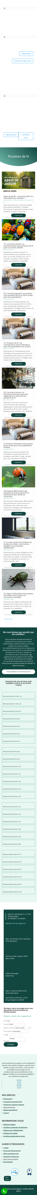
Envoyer (10, 1044)
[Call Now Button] (4, 1191)
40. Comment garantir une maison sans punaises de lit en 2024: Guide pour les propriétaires (18, 295)
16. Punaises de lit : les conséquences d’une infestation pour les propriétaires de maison (17, 345)
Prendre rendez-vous (22, 61)
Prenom (6, 1024)
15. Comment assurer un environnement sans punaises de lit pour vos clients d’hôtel (18, 246)
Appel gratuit (11, 134)
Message (6, 1041)
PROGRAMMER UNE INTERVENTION (18, 672)
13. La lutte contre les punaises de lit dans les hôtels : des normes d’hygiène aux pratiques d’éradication (18, 545)
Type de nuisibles (9, 1028)
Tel (4, 1035)
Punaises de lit (8, 250)
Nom (5, 1021)
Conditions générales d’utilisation (15, 1127)
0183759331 (26, 53)
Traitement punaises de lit (12, 1102)
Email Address (8, 1031)
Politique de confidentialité (13, 1130)
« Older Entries (8, 619)
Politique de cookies (10, 1133)
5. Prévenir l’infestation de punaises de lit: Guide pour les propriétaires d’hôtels (18, 445)
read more (18, 215)
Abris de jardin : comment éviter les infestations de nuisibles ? (18, 197)
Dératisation (8, 200)
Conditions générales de (11, 1136)
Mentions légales (9, 1125)
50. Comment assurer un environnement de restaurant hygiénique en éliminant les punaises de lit (16, 395)
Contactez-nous (25, 136)
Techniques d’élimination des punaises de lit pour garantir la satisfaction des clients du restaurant (16, 494)
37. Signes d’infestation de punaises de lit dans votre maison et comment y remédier (18, 595)
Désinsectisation (18, 200)
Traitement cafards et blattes (13, 1105)
